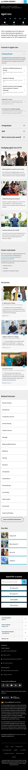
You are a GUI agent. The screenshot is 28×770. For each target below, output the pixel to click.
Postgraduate (6, 126)
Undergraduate (7, 54)
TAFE (3, 131)
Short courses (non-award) (11, 137)
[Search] (24, 581)
